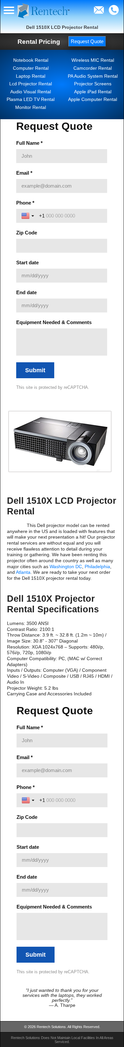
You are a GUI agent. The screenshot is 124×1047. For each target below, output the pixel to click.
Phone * (26, 787)
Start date (28, 847)
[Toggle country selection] (29, 800)
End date (27, 877)
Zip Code (27, 817)
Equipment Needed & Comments (54, 907)
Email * (25, 757)
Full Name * (30, 727)
